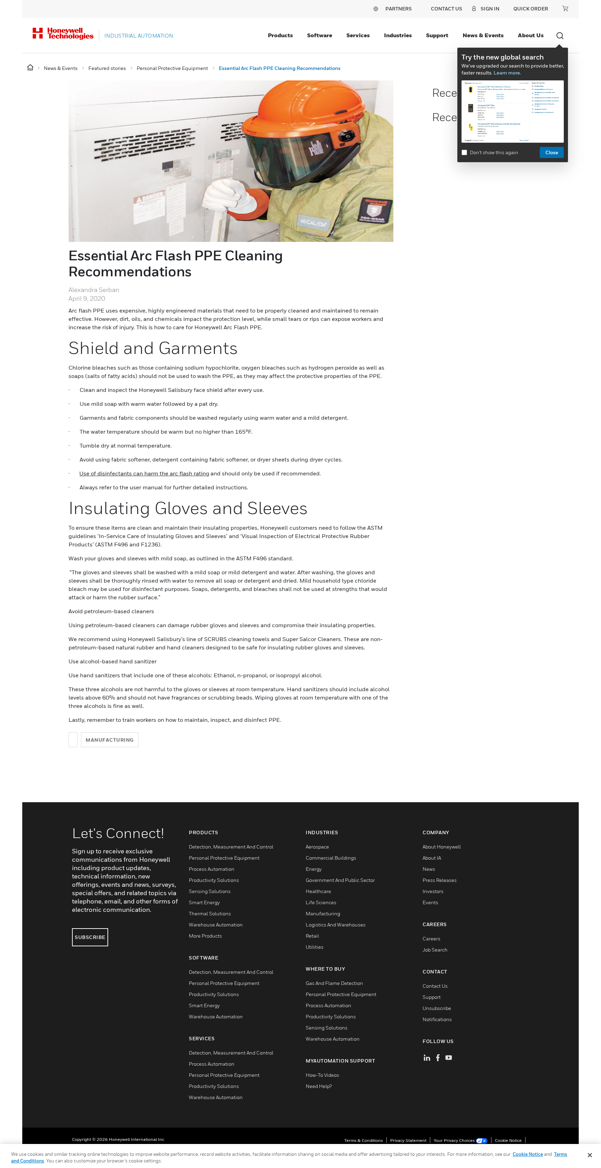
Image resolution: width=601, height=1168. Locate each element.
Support (437, 35)
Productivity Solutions (214, 880)
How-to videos (322, 1075)
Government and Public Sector (340, 880)
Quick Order (530, 8)
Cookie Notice (508, 1140)
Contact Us (435, 986)
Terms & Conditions (363, 1140)
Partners (398, 8)
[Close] (590, 1155)
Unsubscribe (437, 1008)
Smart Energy (204, 902)
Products (280, 35)
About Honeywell (442, 847)
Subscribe (90, 937)
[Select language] (375, 8)
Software (319, 35)
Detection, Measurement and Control (231, 847)
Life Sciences (321, 902)
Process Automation (211, 869)
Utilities (314, 947)
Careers (431, 938)
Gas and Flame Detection (334, 983)
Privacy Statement (408, 1140)
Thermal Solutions (210, 913)
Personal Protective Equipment (224, 858)
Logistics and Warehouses (336, 925)
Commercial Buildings (331, 858)
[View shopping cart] (565, 8)
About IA (432, 858)
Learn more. (507, 73)
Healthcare (318, 891)
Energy (314, 869)
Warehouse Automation (216, 925)
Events (430, 902)
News (429, 869)
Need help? (319, 1086)
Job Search (435, 950)
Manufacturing (110, 740)
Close (551, 152)
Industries (398, 35)
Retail (312, 936)
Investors (433, 891)
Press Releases (440, 880)
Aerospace (317, 847)
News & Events (483, 35)
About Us (531, 35)
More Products (205, 936)
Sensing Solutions (210, 891)
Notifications (437, 1019)
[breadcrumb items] (30, 67)
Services (358, 35)
